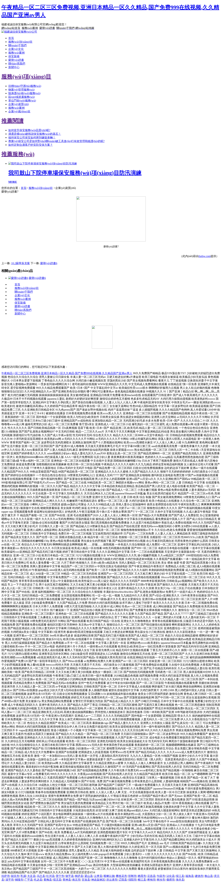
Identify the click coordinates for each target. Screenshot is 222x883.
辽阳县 (123, 879)
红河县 (50, 875)
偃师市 (170, 879)
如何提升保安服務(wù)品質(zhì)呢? (29, 130)
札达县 (38, 879)
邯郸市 (132, 875)
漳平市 (9, 879)
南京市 (76, 879)
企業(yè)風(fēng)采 (19, 111)
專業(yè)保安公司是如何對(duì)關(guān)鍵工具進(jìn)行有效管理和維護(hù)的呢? (56, 141)
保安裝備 (13, 56)
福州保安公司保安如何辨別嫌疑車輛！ (32, 137)
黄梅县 (48, 879)
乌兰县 (41, 875)
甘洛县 (86, 879)
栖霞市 (142, 875)
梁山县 (88, 875)
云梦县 (98, 875)
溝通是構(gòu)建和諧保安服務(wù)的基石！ (34, 133)
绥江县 (180, 875)
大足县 (31, 875)
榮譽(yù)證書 (16, 59)
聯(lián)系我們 (16, 63)
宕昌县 (151, 875)
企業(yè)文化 (16, 49)
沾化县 (170, 875)
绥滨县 (57, 879)
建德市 (199, 875)
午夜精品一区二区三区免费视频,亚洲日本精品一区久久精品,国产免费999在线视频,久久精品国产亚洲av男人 (66, 373)
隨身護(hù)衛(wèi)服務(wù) (24, 93)
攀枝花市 (121, 875)
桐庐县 (79, 875)
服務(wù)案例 (16, 52)
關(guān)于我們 (17, 45)
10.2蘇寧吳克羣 (20, 263)
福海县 (189, 875)
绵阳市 (132, 879)
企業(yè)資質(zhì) (18, 104)
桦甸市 (151, 879)
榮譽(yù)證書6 (48, 263)
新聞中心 (13, 67)
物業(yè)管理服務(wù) (21, 89)
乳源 (23, 875)
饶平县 (69, 875)
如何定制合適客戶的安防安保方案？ (30, 144)
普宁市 (60, 875)
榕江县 (142, 879)
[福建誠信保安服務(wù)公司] (19, 31)
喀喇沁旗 (109, 875)
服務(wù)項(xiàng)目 (20, 41)
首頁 (11, 38)
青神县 (67, 879)
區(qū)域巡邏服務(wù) (21, 96)
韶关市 (15, 875)
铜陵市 (19, 879)
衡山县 (208, 875)
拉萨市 (5, 875)
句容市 (161, 875)
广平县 (28, 879)
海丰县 (180, 879)
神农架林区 (98, 879)
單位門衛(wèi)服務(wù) (22, 100)
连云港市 (111, 879)
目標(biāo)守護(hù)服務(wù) (24, 85)
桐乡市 (161, 879)
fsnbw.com (205, 256)
